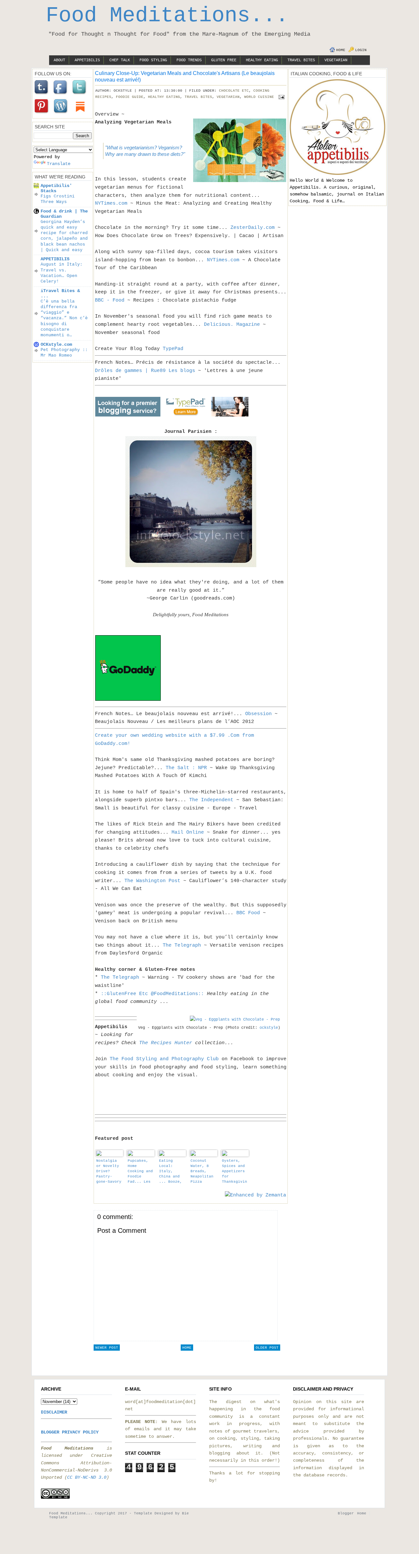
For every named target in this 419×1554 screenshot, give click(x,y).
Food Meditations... (167, 16)
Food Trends (189, 60)
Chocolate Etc (234, 91)
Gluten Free (223, 60)
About (59, 60)
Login (361, 50)
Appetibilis (87, 60)
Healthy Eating (262, 60)
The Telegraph (182, 945)
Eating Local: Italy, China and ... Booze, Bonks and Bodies (170, 1171)
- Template (140, 1513)
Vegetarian (335, 60)
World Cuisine (259, 97)
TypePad (173, 349)
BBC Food (248, 913)
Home (340, 50)
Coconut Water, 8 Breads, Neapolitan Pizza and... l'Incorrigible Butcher (203, 1171)
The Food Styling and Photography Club (164, 1059)
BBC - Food (109, 300)
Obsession (258, 714)
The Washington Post (152, 881)
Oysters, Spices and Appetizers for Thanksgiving (234, 1171)
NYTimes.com (111, 203)
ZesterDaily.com (252, 228)
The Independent (211, 800)
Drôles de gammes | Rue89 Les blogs (145, 371)
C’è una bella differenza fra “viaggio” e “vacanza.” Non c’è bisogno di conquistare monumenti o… (64, 318)
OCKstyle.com (56, 344)
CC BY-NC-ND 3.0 (86, 1477)
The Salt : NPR (186, 768)
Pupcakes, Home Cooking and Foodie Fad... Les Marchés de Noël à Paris (140, 1171)
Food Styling (153, 60)
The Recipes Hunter (165, 1043)
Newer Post (106, 1348)
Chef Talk (119, 60)
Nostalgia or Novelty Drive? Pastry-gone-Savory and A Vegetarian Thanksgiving (108, 1171)
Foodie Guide (129, 97)
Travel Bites (301, 60)
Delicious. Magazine (232, 324)
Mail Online (188, 832)
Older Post (267, 1348)
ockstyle (269, 1028)
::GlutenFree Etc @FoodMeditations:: (152, 994)
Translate (58, 163)
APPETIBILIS (55, 259)
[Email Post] (280, 97)
